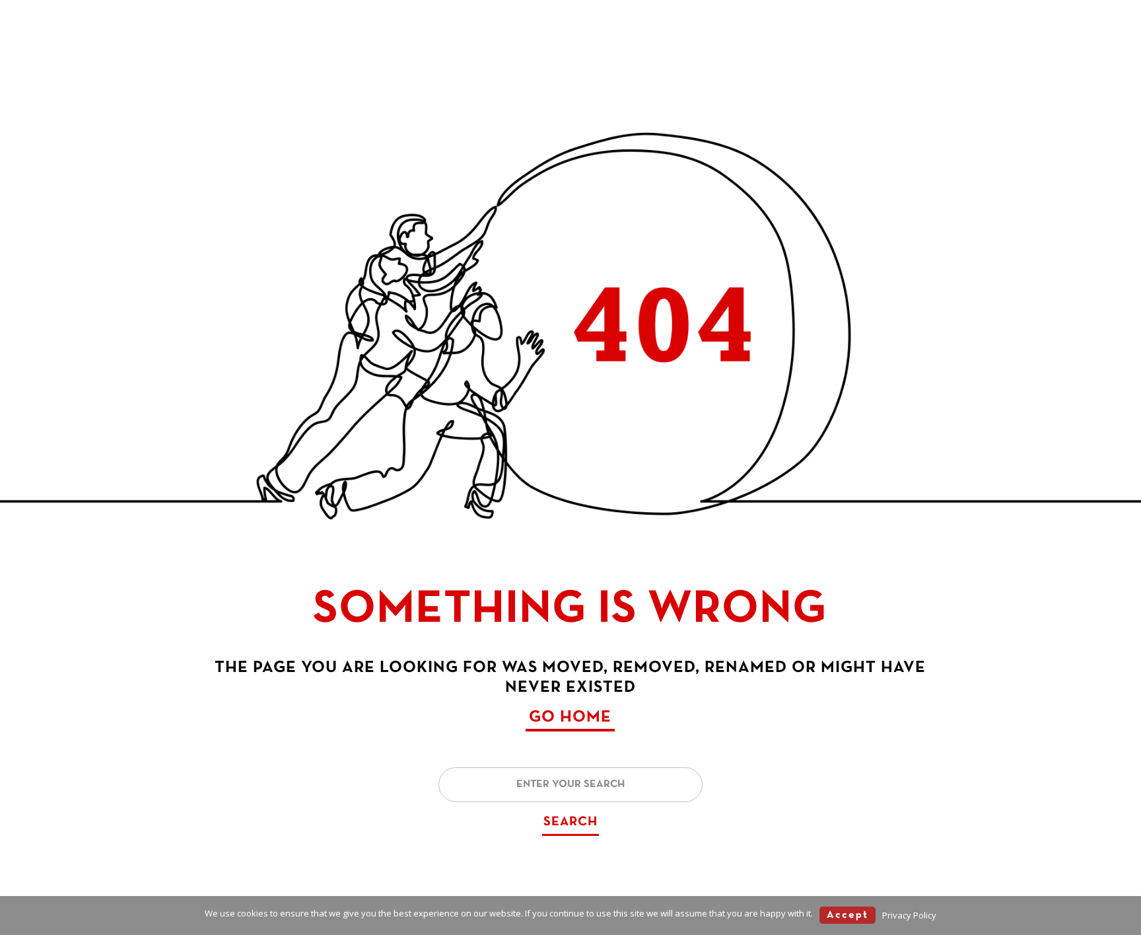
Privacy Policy (909, 915)
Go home (570, 717)
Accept (847, 915)
